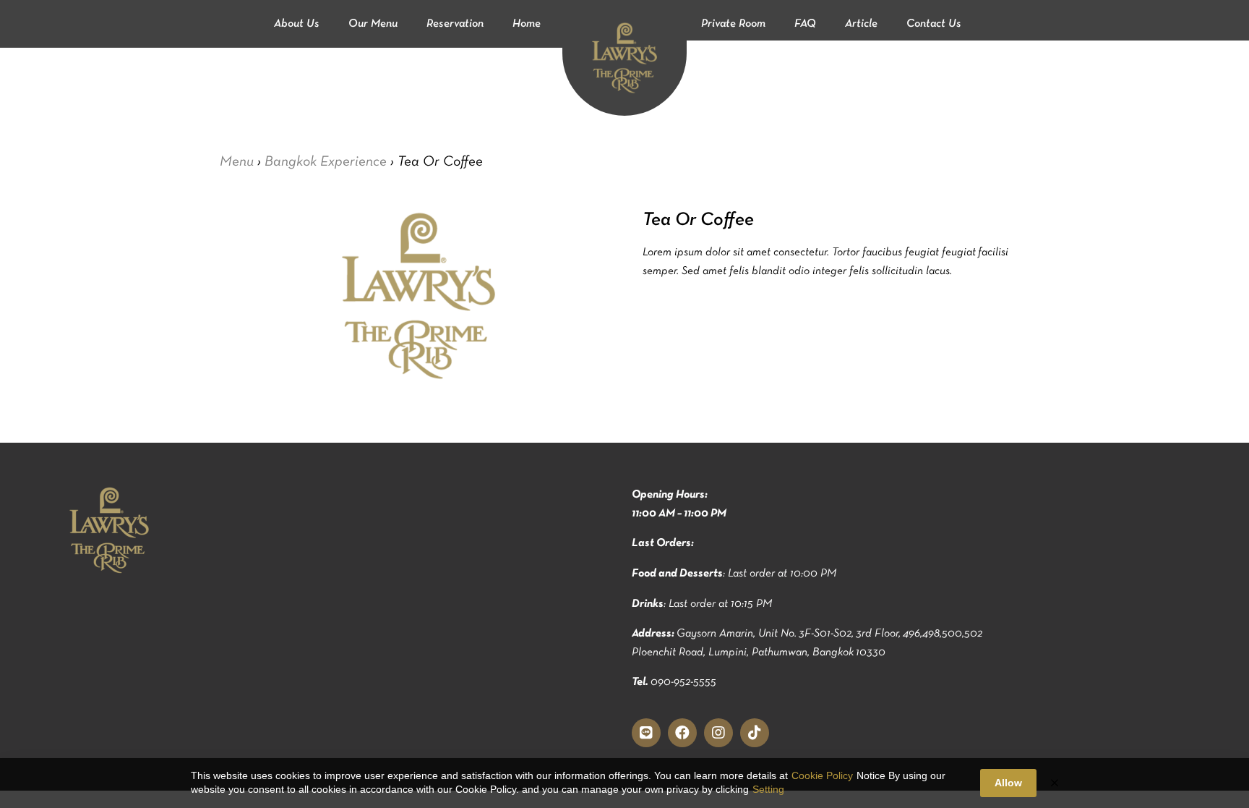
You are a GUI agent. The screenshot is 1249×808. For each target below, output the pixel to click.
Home (526, 24)
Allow (1008, 782)
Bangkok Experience (326, 161)
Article (861, 24)
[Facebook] (682, 732)
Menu (237, 161)
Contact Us (933, 24)
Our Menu (373, 24)
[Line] (646, 732)
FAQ (805, 24)
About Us (296, 24)
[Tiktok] (754, 732)
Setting (768, 789)
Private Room (733, 24)
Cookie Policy (822, 775)
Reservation (455, 24)
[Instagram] (718, 732)
